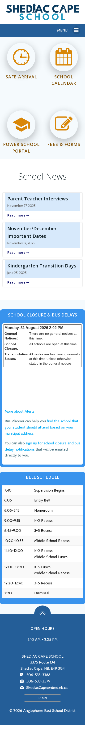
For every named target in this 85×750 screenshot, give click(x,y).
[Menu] (76, 30)
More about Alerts (19, 411)
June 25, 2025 (17, 273)
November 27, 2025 (21, 205)
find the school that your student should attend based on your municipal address (41, 427)
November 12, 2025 (21, 243)
